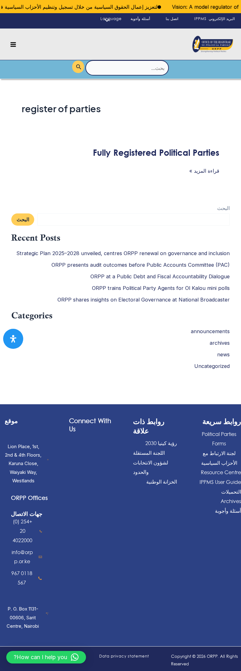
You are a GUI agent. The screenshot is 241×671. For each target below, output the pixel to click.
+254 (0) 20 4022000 (22, 530)
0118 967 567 (21, 578)
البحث (223, 208)
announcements (210, 331)
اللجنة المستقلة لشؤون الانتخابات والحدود (150, 462)
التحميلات (231, 492)
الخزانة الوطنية (161, 482)
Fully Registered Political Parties (156, 152)
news (223, 354)
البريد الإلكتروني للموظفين (222, 24)
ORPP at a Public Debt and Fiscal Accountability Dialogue (160, 276)
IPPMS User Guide (220, 482)
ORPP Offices (29, 497)
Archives (231, 501)
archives (220, 343)
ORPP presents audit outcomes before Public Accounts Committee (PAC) (140, 265)
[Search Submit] (78, 66)
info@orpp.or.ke (22, 557)
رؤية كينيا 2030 (161, 443)
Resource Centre (221, 472)
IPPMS (200, 18)
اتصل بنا (172, 18)
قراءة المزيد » (204, 171)
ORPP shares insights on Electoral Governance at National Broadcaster (143, 299)
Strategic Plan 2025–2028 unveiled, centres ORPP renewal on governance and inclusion (123, 253)
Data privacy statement (124, 656)
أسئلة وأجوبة (140, 18)
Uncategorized (212, 366)
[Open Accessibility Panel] (13, 339)
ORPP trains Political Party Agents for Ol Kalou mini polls (161, 288)
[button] (46, 657)
